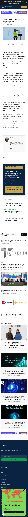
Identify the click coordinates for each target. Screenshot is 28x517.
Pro (24, 7)
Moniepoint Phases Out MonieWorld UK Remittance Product (13, 219)
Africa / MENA (4, 467)
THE (8, 7)
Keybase (13, 116)
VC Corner (4, 482)
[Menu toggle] (2, 7)
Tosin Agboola (8, 24)
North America (5, 470)
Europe (3, 472)
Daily (2, 262)
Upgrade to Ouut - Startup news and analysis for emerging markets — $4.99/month (14, 189)
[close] (26, 2)
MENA (2, 288)
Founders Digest (5, 484)
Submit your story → (6, 475)
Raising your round (6, 238)
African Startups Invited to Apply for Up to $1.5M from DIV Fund (13, 204)
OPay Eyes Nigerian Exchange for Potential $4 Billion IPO (13, 211)
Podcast (3, 487)
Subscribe (14, 460)
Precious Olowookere (14, 349)
